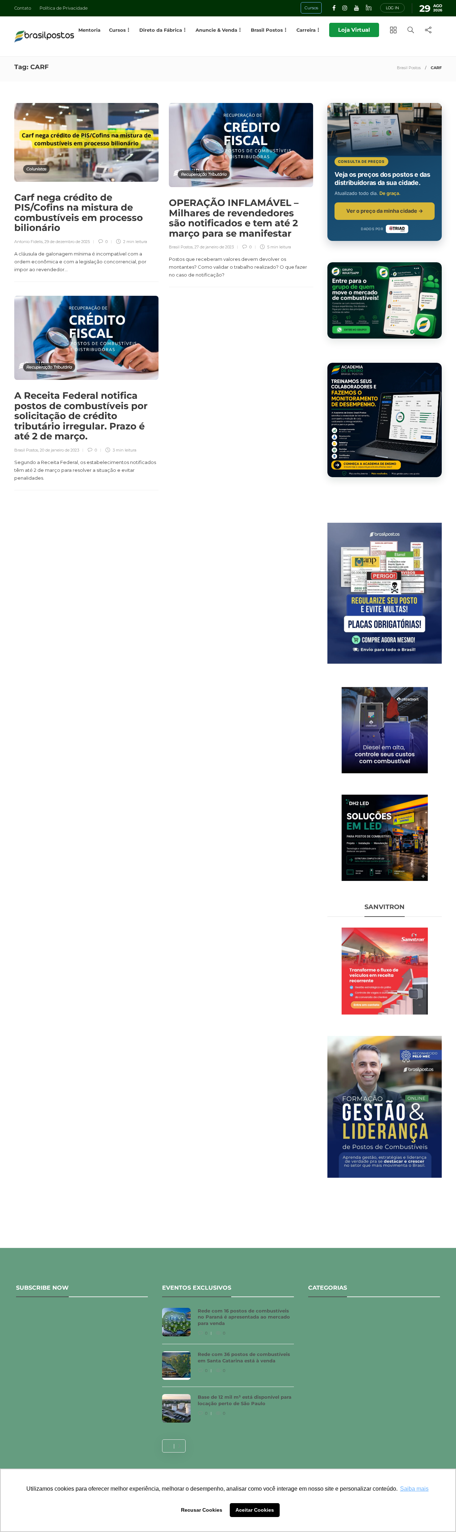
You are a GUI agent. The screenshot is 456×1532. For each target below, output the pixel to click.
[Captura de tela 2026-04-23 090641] (385, 970)
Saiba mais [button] (414, 1489)
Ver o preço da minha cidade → (384, 211)
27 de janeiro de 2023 (214, 246)
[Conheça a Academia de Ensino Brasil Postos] (384, 420)
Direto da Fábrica (160, 30)
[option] (228, 1369)
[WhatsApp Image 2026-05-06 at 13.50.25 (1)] (385, 837)
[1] (385, 729)
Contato (22, 8)
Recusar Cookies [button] (201, 1510)
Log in (392, 7)
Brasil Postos (409, 67)
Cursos (117, 30)
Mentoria (89, 30)
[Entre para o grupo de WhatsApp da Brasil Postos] (384, 300)
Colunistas (36, 168)
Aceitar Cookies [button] (254, 1510)
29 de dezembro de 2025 (67, 241)
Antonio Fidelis (28, 241)
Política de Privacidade (64, 8)
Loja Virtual (354, 29)
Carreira (306, 30)
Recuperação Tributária (204, 174)
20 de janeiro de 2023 (59, 450)
